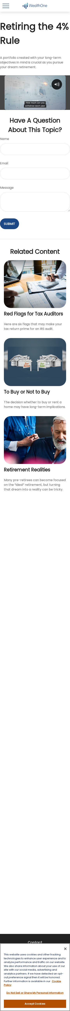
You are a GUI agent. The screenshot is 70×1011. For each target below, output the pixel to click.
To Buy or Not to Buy (27, 392)
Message (7, 187)
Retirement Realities (27, 469)
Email (4, 163)
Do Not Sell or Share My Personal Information (35, 993)
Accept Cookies (35, 1004)
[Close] (65, 948)
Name (4, 139)
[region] (35, 977)
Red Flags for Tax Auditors (33, 314)
